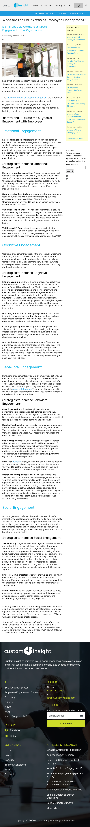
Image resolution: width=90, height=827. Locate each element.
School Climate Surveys (60, 802)
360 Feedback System (17, 687)
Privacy (9, 755)
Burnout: (17, 461)
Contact (67, 5)
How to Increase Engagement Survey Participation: (75, 50)
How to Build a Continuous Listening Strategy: (76, 103)
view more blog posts (75, 138)
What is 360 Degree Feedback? (64, 749)
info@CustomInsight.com (61, 697)
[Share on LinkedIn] (3, 39)
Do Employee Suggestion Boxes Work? (74, 90)
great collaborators (22, 389)
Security (9, 759)
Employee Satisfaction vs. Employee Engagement (61, 783)
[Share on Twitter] (67, 179)
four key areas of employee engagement (27, 97)
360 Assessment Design (60, 754)
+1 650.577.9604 (56, 690)
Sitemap (9, 769)
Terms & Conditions (15, 764)
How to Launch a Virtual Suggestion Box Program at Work (76, 77)
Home (8, 750)
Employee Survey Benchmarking (64, 789)
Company (58, 5)
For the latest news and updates (64, 710)
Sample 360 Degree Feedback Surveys (63, 762)
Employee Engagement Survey (22, 692)
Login (78, 5)
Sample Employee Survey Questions (61, 796)
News (8, 706)
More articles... (55, 808)
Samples (48, 5)
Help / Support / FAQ (16, 716)
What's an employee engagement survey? (65, 775)
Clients (9, 702)
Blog (7, 711)
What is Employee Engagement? (64, 768)
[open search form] (86, 5)
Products (36, 5)
